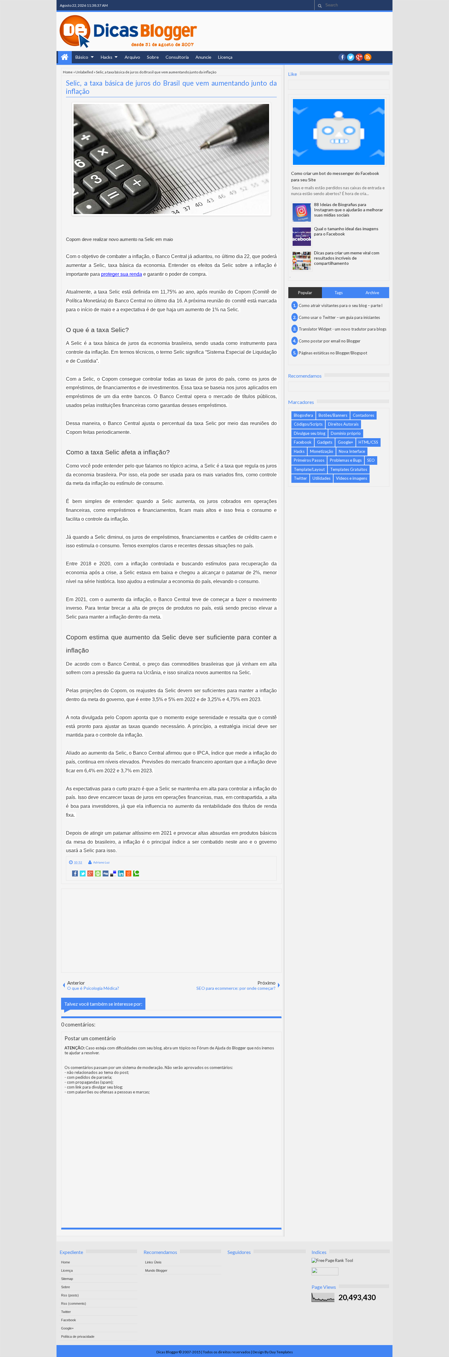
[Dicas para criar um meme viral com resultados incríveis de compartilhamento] (301, 261)
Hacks (106, 57)
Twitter (300, 478)
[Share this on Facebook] (75, 874)
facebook (342, 57)
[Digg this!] (105, 874)
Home (65, 57)
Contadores (363, 415)
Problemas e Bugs (346, 460)
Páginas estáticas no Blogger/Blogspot (333, 352)
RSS (367, 57)
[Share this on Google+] (90, 874)
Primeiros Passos (309, 460)
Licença (225, 57)
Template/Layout (309, 469)
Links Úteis (153, 1262)
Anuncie (203, 57)
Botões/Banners (333, 415)
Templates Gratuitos (348, 469)
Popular (305, 292)
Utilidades (321, 478)
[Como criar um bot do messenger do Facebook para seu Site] (338, 132)
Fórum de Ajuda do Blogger (221, 1047)
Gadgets (324, 442)
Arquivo (132, 57)
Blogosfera (303, 415)
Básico (81, 57)
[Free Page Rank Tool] (332, 1260)
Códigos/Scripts (308, 424)
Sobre (153, 57)
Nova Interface (352, 451)
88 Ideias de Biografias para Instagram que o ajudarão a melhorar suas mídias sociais (348, 209)
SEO (371, 460)
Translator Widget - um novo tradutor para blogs (342, 329)
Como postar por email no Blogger (329, 340)
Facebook (303, 442)
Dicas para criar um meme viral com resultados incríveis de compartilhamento (346, 258)
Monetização (321, 451)
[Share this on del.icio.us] (113, 874)
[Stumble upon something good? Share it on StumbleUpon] (98, 874)
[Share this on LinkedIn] (121, 874)
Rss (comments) (73, 1303)
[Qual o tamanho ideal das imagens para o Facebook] (301, 236)
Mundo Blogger (156, 1270)
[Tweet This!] (83, 874)
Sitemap (67, 1279)
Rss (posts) (70, 1295)
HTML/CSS (368, 442)
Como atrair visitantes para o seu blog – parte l (340, 305)
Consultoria (177, 57)
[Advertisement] (171, 930)
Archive (372, 292)
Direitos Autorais (343, 424)
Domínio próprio (346, 433)
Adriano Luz (101, 862)
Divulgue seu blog (309, 433)
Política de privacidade (77, 1336)
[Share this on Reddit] (128, 874)
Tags (338, 292)
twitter (350, 57)
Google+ (359, 57)
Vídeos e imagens (351, 478)
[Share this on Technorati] (136, 874)
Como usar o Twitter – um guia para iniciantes (339, 317)
